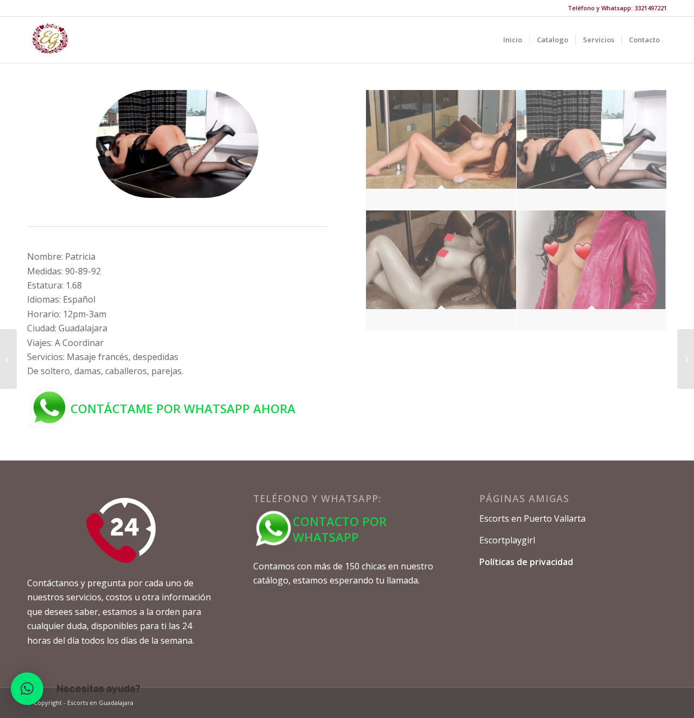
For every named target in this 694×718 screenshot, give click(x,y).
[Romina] (8, 359)
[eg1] (50, 40)
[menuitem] (512, 40)
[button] (27, 688)
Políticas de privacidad (526, 562)
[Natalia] (685, 359)
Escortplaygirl (507, 540)
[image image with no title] (441, 150)
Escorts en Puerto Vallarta (532, 518)
